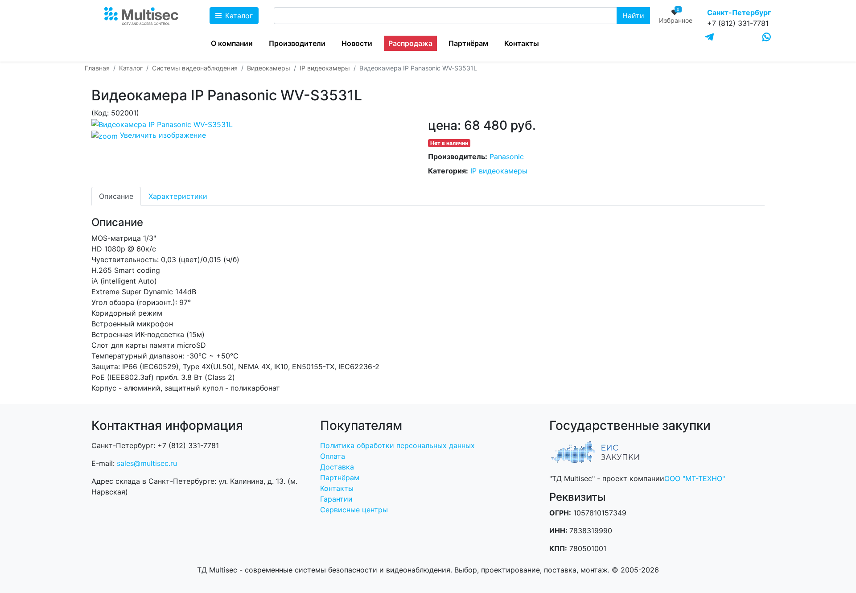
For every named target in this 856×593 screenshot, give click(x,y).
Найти (633, 15)
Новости (357, 43)
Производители (297, 43)
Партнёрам (468, 43)
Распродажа (410, 43)
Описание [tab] (116, 196)
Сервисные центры (354, 509)
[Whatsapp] (766, 37)
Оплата (332, 456)
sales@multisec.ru (147, 463)
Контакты (521, 43)
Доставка (337, 466)
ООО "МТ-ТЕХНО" (694, 478)
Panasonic (507, 156)
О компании (232, 43)
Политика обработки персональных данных (397, 445)
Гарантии (336, 498)
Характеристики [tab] (177, 196)
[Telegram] (709, 37)
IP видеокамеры (498, 170)
